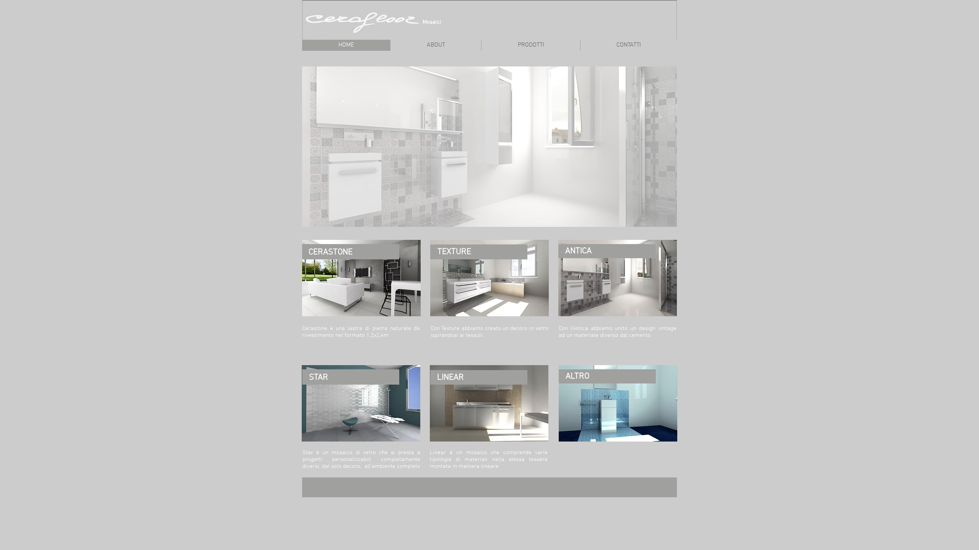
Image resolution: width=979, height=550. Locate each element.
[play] (661, 220)
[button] (489, 146)
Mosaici (432, 22)
